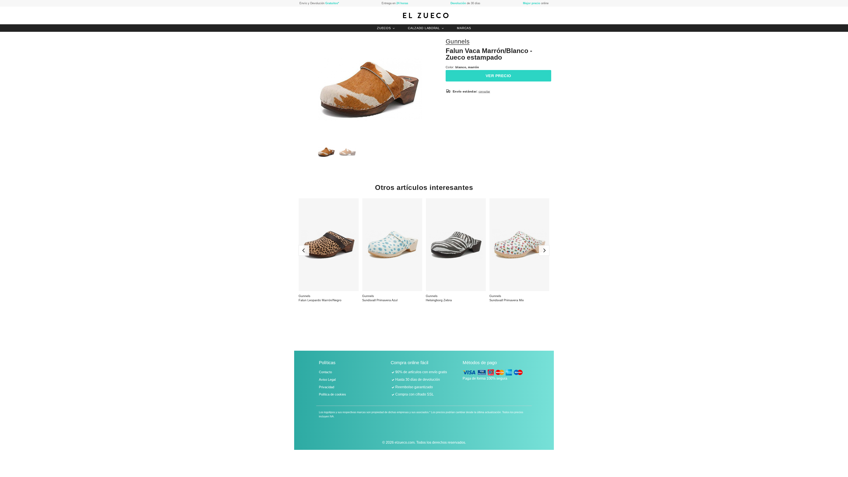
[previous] (304, 250)
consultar (484, 91)
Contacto (325, 372)
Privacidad (326, 387)
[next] (544, 250)
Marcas (464, 28)
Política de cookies (332, 394)
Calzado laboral (424, 28)
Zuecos (384, 28)
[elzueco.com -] (426, 15)
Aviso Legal (327, 379)
